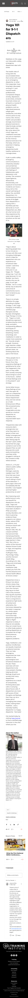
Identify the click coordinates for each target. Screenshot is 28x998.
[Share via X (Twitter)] (10, 824)
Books (14, 984)
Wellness (14, 972)
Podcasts (14, 986)
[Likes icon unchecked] (11, 935)
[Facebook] (12, 955)
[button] (25, 3)
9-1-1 (13, 11)
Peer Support (14, 970)
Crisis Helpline (14, 983)
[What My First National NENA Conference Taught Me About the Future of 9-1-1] (14, 844)
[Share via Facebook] (6, 824)
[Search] (22, 3)
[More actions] (21, 20)
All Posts (6, 11)
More (19, 11)
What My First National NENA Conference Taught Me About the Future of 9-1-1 (14, 854)
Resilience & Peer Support (14, 961)
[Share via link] (18, 824)
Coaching (14, 973)
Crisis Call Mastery (14, 963)
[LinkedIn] (16, 955)
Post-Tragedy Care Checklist (14, 988)
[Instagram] (14, 955)
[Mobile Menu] (3, 3)
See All (20, 836)
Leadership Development (14, 964)
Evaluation (14, 977)
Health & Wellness (12, 813)
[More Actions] (21, 884)
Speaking (14, 975)
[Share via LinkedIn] (14, 824)
